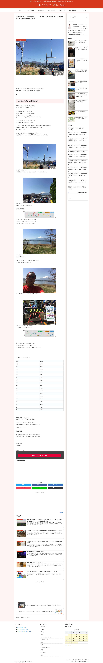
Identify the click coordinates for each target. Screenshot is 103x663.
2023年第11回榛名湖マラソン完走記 (76, 151)
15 (69, 638)
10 (76, 636)
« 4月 (66, 645)
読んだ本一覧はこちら (22, 629)
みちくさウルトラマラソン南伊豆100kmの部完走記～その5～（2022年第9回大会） (77, 162)
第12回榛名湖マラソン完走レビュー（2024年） (76, 129)
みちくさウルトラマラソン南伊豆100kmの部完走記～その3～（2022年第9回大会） (77, 175)
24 (76, 640)
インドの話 (43, 652)
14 (66, 638)
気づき (42, 632)
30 (73, 642)
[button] (86, 17)
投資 (42, 642)
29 (69, 642)
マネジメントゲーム (45, 647)
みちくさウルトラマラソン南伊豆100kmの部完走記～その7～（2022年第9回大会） (77, 147)
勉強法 (42, 629)
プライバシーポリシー (71, 659)
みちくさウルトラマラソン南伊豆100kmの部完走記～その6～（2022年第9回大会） (77, 156)
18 (79, 638)
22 (69, 640)
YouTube (43, 626)
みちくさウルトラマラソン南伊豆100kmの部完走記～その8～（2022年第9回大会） (77, 140)
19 (83, 638)
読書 (42, 634)
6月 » (69, 645)
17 (76, 638)
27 (86, 640)
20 (86, 638)
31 (76, 642)
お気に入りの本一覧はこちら (24, 631)
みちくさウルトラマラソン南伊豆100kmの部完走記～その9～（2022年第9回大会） (77, 134)
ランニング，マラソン (20, 460)
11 (79, 636)
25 (79, 640)
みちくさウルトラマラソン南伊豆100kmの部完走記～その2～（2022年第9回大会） (77, 182)
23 (73, 640)
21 (66, 640)
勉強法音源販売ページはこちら (39, 455)
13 (86, 636)
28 (66, 642)
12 (83, 636)
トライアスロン (44, 639)
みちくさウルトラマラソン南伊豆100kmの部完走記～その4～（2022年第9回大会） (77, 169)
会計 (42, 644)
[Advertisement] (40, 28)
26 (83, 640)
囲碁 (42, 650)
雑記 (42, 655)
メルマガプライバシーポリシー (82, 659)
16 (73, 638)
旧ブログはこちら (21, 627)
